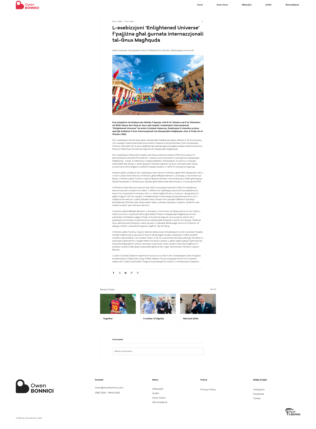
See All (213, 289)
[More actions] (202, 21)
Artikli (155, 393)
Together (108, 319)
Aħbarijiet (157, 389)
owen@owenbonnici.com (109, 387)
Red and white (190, 319)
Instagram (259, 389)
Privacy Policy (208, 389)
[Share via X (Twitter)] (119, 273)
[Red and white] (198, 304)
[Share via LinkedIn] (125, 273)
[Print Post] (138, 273)
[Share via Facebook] (113, 273)
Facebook (258, 394)
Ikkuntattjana (159, 402)
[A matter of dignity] (158, 304)
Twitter (257, 398)
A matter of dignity (153, 319)
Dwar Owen (159, 397)
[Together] (118, 304)
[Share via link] (131, 273)
